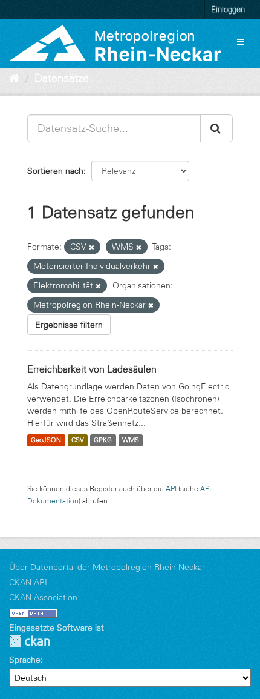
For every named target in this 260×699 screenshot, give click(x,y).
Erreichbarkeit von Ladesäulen (92, 369)
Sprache (25, 659)
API (171, 488)
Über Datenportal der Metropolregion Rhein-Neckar (107, 567)
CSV (77, 440)
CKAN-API (28, 582)
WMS (130, 440)
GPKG (103, 440)
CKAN (29, 641)
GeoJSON (46, 440)
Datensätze (61, 78)
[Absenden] (216, 128)
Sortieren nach (55, 170)
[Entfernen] (91, 247)
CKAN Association (43, 597)
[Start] (14, 78)
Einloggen (228, 9)
